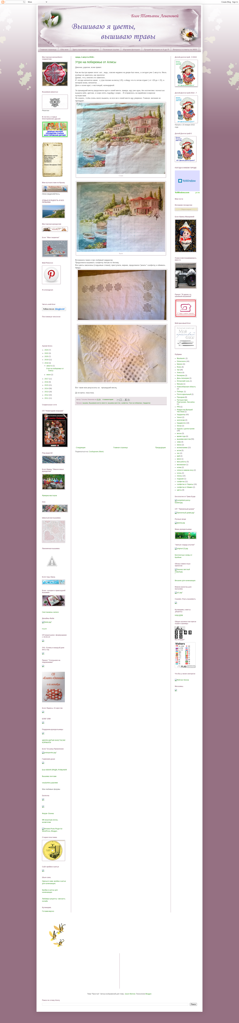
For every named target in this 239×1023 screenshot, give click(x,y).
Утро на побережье (135, 403)
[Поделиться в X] (123, 399)
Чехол (179, 417)
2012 (47, 395)
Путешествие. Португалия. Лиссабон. (186, 401)
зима (179, 442)
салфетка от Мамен (185, 487)
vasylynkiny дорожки (50, 783)
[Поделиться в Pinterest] (128, 399)
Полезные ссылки (111, 49)
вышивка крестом (114, 403)
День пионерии (183, 378)
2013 (47, 392)
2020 (47, 356)
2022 (47, 353)
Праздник (181, 397)
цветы (179, 490)
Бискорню (181, 375)
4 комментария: (108, 399)
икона (179, 445)
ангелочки (181, 420)
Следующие (80, 448)
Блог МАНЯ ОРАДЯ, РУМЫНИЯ (54, 770)
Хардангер (146, 403)
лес (178, 453)
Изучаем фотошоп (131, 49)
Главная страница (48, 49)
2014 (47, 388)
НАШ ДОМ (179, 615)
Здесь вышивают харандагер (85, 49)
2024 (47, 350)
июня (48, 375)
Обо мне (64, 49)
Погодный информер (187, 180)
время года (181, 436)
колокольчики (182, 448)
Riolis (179, 367)
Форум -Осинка (48, 813)
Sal (178, 370)
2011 (47, 398)
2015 (47, 385)
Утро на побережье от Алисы (95, 62)
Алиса (179, 373)
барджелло (181, 423)
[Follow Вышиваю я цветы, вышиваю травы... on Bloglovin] (54, 310)
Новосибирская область (186, 387)
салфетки (124, 403)
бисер (179, 426)
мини (179, 459)
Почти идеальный (184, 394)
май (178, 456)
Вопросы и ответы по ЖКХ (185, 49)
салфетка (181, 482)
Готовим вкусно (48, 911)
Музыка (180, 384)
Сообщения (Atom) (96, 452)
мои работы (181, 462)
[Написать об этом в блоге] (120, 399)
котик (179, 450)
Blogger (148, 994)
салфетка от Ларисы (185, 484)
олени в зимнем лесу (185, 470)
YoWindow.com (182, 192)
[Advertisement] (121, 425)
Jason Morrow (130, 994)
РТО (178, 407)
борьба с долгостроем (185, 429)
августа (49, 366)
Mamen (180, 364)
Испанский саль (183, 381)
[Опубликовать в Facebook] (126, 399)
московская (181, 465)
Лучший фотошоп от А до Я (156, 49)
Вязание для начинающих (185, 581)
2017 (47, 379)
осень (179, 473)
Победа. (180, 392)
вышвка (85, 403)
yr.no (197, 192)
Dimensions (181, 361)
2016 (47, 382)
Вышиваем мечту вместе (98, 403)
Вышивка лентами (49, 776)
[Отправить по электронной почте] (118, 399)
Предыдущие (160, 448)
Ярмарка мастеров (49, 496)
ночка (179, 467)
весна (179, 433)
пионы (179, 476)
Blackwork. (181, 358)
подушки (180, 479)
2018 (47, 363)
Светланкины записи (50, 612)
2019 (47, 360)
